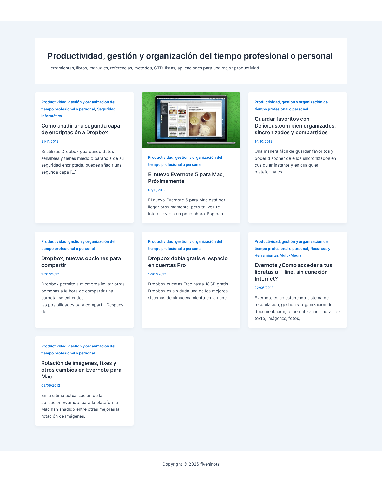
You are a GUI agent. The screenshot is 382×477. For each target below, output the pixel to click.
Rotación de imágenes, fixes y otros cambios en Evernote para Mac (81, 370)
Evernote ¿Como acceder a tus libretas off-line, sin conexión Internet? (293, 272)
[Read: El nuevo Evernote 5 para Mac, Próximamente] (191, 119)
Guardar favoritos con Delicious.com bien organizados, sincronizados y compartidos (295, 126)
